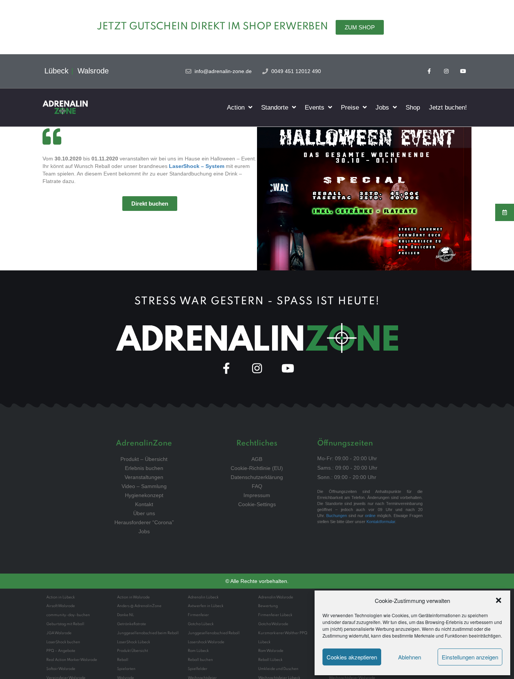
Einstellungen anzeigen (470, 657)
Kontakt (144, 504)
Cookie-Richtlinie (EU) (257, 468)
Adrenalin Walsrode (275, 597)
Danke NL (125, 615)
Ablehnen (409, 657)
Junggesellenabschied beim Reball (148, 633)
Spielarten (126, 669)
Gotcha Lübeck (201, 624)
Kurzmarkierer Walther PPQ (282, 633)
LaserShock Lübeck (133, 642)
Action (236, 107)
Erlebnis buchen (144, 468)
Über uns (144, 513)
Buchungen (336, 515)
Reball (122, 660)
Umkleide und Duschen (278, 669)
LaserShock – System (196, 166)
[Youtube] (463, 71)
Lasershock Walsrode (206, 642)
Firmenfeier (198, 615)
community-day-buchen (68, 615)
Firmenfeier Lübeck (275, 615)
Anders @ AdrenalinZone (139, 606)
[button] (498, 600)
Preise (350, 107)
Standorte (274, 107)
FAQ (257, 486)
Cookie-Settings (257, 504)
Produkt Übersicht (132, 651)
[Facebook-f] (429, 71)
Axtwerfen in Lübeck (206, 606)
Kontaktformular (380, 521)
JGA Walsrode (58, 633)
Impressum (256, 495)
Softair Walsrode (60, 669)
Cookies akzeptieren (352, 657)
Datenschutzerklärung (257, 477)
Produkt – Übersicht (143, 459)
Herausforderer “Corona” (144, 522)
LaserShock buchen (63, 642)
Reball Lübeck (270, 660)
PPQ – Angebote (60, 651)
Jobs (382, 107)
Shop (413, 107)
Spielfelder (197, 669)
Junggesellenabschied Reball (214, 633)
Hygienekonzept (144, 495)
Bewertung (268, 606)
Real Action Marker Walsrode (71, 660)
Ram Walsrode (270, 651)
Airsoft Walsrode (60, 606)
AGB (256, 459)
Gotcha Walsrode (273, 624)
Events (314, 107)
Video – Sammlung (144, 486)
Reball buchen (200, 660)
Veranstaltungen (144, 477)
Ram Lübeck (198, 651)
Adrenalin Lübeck (203, 597)
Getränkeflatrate (131, 624)
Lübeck (264, 642)
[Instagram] (446, 71)
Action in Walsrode (133, 597)
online (370, 515)
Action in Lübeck (60, 597)
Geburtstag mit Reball (65, 624)
